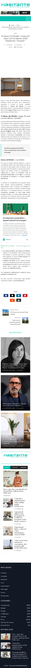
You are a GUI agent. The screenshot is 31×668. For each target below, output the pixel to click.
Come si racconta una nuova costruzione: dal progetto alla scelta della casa (20, 544)
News (15, 33)
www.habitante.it (19, 280)
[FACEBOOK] (6, 295)
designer (8, 131)
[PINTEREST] (25, 295)
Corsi (2, 582)
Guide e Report (5, 586)
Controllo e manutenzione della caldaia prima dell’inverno (19, 502)
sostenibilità (18, 135)
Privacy (3, 592)
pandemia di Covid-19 (11, 264)
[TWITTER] (12, 295)
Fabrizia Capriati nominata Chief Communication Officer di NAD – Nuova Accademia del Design (14, 366)
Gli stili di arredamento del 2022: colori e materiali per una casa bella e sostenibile (15, 150)
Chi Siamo (4, 573)
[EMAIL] (18, 300)
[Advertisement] (15, 63)
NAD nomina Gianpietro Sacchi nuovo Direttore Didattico (14, 405)
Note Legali (4, 589)
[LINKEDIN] (18, 295)
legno (21, 174)
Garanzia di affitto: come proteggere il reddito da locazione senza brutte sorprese (20, 516)
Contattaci (4, 576)
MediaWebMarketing (21, 665)
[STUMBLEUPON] (12, 300)
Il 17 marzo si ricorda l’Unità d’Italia (19, 312)
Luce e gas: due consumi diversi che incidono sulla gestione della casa (15, 491)
